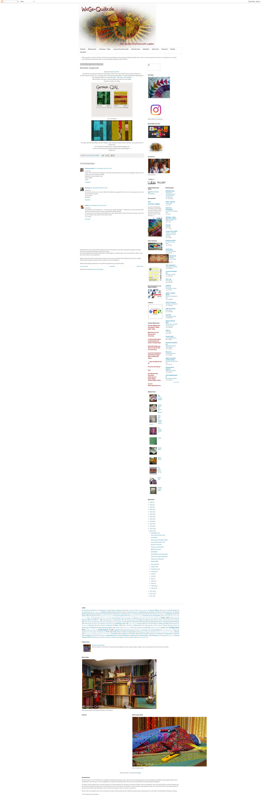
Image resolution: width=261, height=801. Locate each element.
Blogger (139, 773)
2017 (151, 524)
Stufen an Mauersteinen (129, 632)
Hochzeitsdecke (109, 621)
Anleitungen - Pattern (105, 49)
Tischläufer (114, 633)
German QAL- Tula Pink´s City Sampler (119, 77)
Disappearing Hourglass (106, 615)
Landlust (110, 623)
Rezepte (172, 49)
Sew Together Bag (166, 630)
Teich (93, 633)
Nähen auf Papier (127, 625)
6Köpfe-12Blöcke (154, 610)
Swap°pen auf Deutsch (157, 547)
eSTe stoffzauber (170, 265)
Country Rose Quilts (171, 231)
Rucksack (144, 630)
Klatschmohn (88, 623)
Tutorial (159, 633)
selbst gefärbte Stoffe (122, 637)
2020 (151, 516)
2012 (151, 593)
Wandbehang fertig (160, 489)
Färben (143, 618)
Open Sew (158, 625)
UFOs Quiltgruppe (87, 635)
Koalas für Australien (171, 370)
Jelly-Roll (134, 621)
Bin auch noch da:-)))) (160, 470)
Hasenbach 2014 (119, 620)
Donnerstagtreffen (155, 615)
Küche (95, 623)
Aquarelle (168, 226)
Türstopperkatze (167, 633)
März (152, 583)
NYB (98, 625)
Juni (152, 576)
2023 (151, 509)
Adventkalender (172, 610)
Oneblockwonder (148, 625)
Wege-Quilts (134, 635)
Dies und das (169, 280)
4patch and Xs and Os (141, 610)
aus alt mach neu (101, 637)
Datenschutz (155, 49)
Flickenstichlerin (90, 168)
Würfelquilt (92, 637)
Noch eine (159, 478)
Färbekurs (136, 618)
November (154, 564)
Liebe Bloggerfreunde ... (171, 338)
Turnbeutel (152, 633)
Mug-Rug (91, 625)
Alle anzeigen (176, 382)
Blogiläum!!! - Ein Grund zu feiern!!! (160, 408)
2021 (151, 514)
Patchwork (94, 627)
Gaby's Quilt (173, 618)
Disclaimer (83, 52)
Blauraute (168, 352)
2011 (151, 596)
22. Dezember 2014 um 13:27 (99, 188)
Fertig (159, 438)
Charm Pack (137, 614)
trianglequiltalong (142, 637)
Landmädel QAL (119, 623)
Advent (164, 610)
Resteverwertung (128, 630)
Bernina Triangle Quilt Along (106, 614)
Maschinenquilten (152, 623)
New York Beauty (107, 625)
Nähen (116, 625)
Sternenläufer (93, 631)
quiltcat (168, 330)
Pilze (132, 627)
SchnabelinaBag (155, 630)
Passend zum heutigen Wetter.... (160, 540)
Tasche (177, 632)
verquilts (168, 285)
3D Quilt (130, 610)
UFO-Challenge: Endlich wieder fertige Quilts (171, 259)
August (153, 571)
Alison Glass (96, 612)
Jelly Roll (126, 621)
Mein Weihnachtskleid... (171, 378)
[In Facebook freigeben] (112, 155)
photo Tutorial (111, 637)
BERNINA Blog (170, 191)
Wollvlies (171, 635)
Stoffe (108, 632)
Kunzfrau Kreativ (171, 240)
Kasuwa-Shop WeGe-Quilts (121, 49)
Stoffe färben (159, 458)
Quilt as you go (155, 627)
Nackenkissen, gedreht (171, 266)
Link (138, 623)
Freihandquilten (127, 618)
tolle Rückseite (132, 637)
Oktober (153, 566)
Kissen (177, 621)
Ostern (165, 625)
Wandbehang (110, 635)
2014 (151, 531)
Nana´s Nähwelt (170, 201)
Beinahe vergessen (156, 544)
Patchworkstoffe (107, 627)
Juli (152, 574)
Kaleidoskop (152, 621)
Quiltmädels (146, 49)
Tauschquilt (87, 633)
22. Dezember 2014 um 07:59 (103, 168)
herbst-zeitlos (170, 336)
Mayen (161, 623)
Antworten (88, 182)
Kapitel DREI (154, 561)
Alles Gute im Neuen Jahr (158, 535)
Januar (153, 588)
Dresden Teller (167, 615)
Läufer (143, 623)
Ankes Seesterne (171, 302)
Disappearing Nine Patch (121, 615)
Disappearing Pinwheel (135, 615)
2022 (151, 512)
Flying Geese (97, 618)
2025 (151, 504)
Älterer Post (140, 266)
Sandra (87, 205)
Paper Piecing (173, 625)
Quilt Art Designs (171, 308)
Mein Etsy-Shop (135, 49)
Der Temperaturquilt (160, 430)
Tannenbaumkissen (170, 353)
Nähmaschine (138, 625)
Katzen (160, 621)
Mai (152, 578)
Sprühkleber (85, 631)
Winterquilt (163, 635)
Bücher (130, 614)
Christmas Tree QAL (149, 614)
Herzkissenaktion (169, 620)
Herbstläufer (159, 620)
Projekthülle (139, 627)
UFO (176, 633)
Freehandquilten (116, 618)
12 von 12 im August (171, 251)
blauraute (87, 188)
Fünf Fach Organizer (153, 618)
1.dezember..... (169, 331)
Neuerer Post (84, 266)
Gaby (163, 618)
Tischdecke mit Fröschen (103, 633)
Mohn (167, 623)
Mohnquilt (84, 625)
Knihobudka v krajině (171, 316)
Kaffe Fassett (142, 621)
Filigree (89, 618)
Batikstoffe (143, 612)
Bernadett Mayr (168, 612)
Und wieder (154, 537)
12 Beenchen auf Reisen (89, 610)
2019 (151, 519)
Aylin (124, 612)
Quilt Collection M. (171, 256)
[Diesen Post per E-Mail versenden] (106, 155)
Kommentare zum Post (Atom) (95, 269)
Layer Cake (131, 623)
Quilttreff (117, 630)
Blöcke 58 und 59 (156, 549)
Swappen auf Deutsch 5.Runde (147, 631)
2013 (151, 591)
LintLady (168, 225)
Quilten (163, 627)
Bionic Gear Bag (121, 614)
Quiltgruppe (174, 627)
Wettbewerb (155, 635)
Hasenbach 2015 (131, 620)
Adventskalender (86, 612)
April (152, 581)
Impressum (164, 49)
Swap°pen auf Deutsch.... (158, 559)
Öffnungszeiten (92, 49)
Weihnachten (144, 635)
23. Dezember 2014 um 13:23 (98, 205)
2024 (151, 507)
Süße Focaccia (169, 220)
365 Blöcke (103, 610)
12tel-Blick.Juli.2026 (170, 274)
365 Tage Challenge (115, 610)
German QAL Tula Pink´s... (90, 620)
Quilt (145, 627)
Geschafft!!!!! (159, 448)
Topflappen (125, 633)
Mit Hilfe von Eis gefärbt (160, 397)
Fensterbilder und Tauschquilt (159, 554)
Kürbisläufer (102, 623)
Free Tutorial (106, 618)
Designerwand (94, 615)
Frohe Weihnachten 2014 (158, 542)
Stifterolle (101, 631)
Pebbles (127, 627)
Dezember (154, 533)
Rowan (138, 630)
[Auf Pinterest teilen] (114, 155)
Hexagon (89, 621)
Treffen (133, 633)
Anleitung (104, 612)
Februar (153, 586)
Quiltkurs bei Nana (91, 630)
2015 (151, 528)
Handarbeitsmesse (107, 620)
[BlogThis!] (108, 155)
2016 (151, 526)
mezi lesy (168, 315)
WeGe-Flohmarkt (123, 635)
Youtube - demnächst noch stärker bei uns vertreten (171, 234)
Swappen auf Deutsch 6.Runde (165, 631)
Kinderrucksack (168, 621)
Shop (175, 630)
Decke (84, 615)
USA (95, 635)
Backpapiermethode (133, 612)
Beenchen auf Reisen (155, 612)
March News (169, 310)
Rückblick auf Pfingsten (171, 304)
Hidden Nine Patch (98, 621)
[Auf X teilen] (110, 155)
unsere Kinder (169, 203)
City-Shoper (161, 614)
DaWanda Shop (171, 614)
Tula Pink (116, 72)
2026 (151, 502)
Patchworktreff (119, 627)
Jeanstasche (118, 621)
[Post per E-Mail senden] (102, 155)
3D (125, 610)
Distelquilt (145, 615)
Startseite (82, 49)
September (154, 569)
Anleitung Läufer (115, 612)
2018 (151, 521)
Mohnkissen (174, 623)
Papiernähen (85, 627)
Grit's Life (168, 279)
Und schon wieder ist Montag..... (160, 556)
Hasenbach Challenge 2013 (145, 620)
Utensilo (102, 635)
